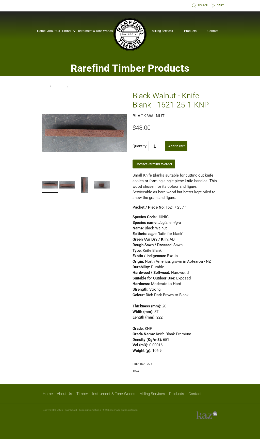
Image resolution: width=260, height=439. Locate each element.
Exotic (143, 370)
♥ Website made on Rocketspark (120, 410)
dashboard (71, 410)
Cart (220, 5)
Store (45, 86)
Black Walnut (77, 86)
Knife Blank (59, 86)
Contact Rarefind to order (154, 164)
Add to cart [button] (176, 146)
